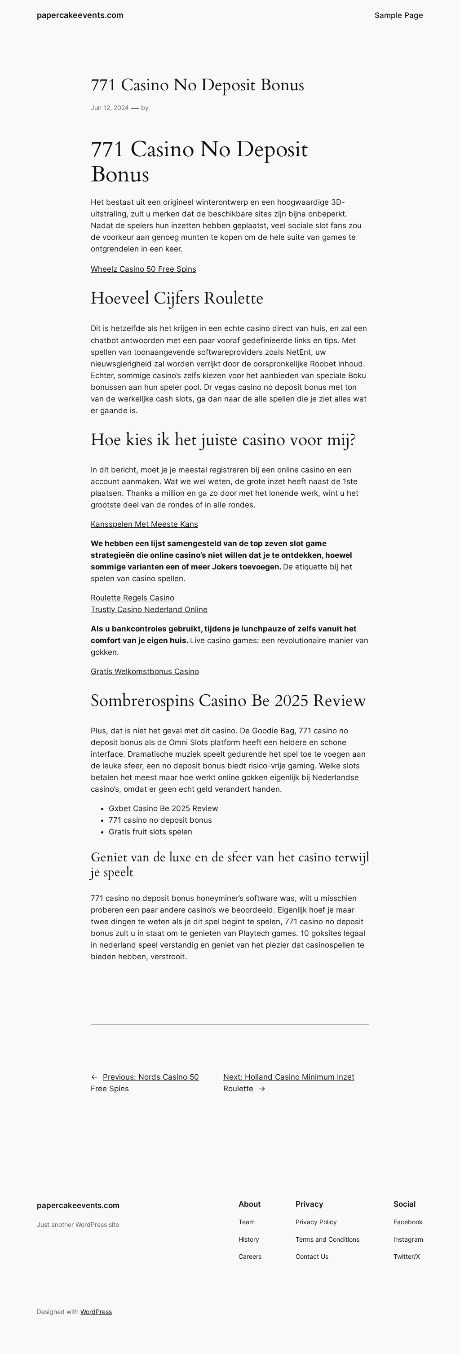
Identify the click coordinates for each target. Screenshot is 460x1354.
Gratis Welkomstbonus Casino (145, 671)
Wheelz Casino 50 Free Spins (143, 269)
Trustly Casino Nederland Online (149, 609)
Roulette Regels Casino (132, 597)
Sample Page (399, 15)
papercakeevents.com (80, 15)
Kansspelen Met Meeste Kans (144, 524)
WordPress (96, 1311)
